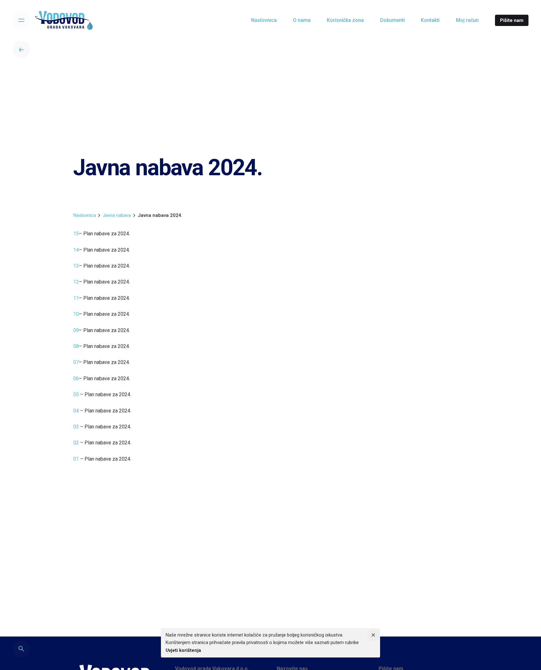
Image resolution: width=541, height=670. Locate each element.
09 (76, 330)
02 (76, 443)
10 (76, 314)
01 (76, 459)
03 (76, 427)
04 (76, 411)
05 (76, 394)
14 (76, 250)
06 (76, 378)
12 (76, 282)
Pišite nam (511, 20)
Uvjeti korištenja (183, 650)
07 (76, 362)
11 (76, 298)
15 (76, 234)
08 (76, 346)
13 (76, 266)
